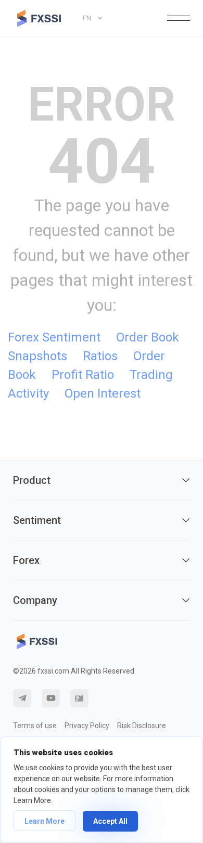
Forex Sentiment (54, 337)
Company (35, 600)
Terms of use (35, 725)
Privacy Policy (87, 725)
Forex (26, 560)
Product (31, 480)
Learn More (44, 821)
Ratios (100, 356)
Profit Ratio (83, 374)
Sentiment (37, 520)
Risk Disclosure (141, 725)
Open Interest (103, 393)
